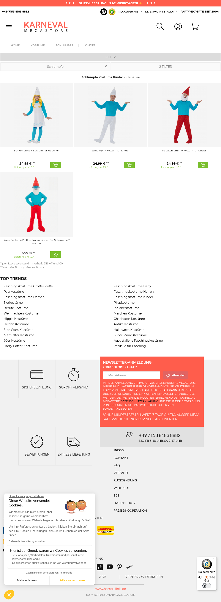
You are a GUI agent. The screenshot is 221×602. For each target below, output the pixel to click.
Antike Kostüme (126, 324)
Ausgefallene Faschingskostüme (138, 341)
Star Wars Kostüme (18, 330)
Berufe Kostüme (16, 308)
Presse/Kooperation (130, 510)
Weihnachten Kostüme (21, 313)
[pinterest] (121, 568)
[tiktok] (102, 568)
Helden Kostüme (16, 324)
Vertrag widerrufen (144, 577)
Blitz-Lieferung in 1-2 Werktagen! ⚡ (111, 3)
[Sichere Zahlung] (36, 374)
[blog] (131, 568)
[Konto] (173, 27)
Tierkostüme (13, 303)
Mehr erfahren (27, 580)
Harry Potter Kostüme (20, 346)
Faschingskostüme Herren (134, 292)
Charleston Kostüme (129, 319)
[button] (9, 594)
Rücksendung (125, 480)
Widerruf (121, 488)
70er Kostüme (14, 341)
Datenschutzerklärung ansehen (27, 541)
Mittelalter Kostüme (19, 335)
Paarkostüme (14, 292)
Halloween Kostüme (129, 330)
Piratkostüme (124, 303)
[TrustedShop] (107, 11)
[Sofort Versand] (73, 374)
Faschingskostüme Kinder (133, 297)
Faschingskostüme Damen (24, 297)
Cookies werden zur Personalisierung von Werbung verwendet (49, 562)
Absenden (178, 375)
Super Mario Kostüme (130, 335)
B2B (116, 495)
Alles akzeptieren (72, 580)
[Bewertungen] (36, 441)
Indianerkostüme (126, 308)
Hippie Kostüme (16, 319)
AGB (102, 577)
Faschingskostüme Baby (132, 286)
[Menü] (214, 559)
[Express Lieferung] (73, 441)
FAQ (117, 465)
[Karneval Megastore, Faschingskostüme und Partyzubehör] (48, 27)
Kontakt (121, 457)
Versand (121, 473)
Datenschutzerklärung (139, 401)
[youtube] (112, 568)
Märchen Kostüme (128, 313)
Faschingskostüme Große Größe (28, 286)
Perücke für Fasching (130, 346)
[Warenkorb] (191, 26)
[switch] (206, 585)
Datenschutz (125, 503)
